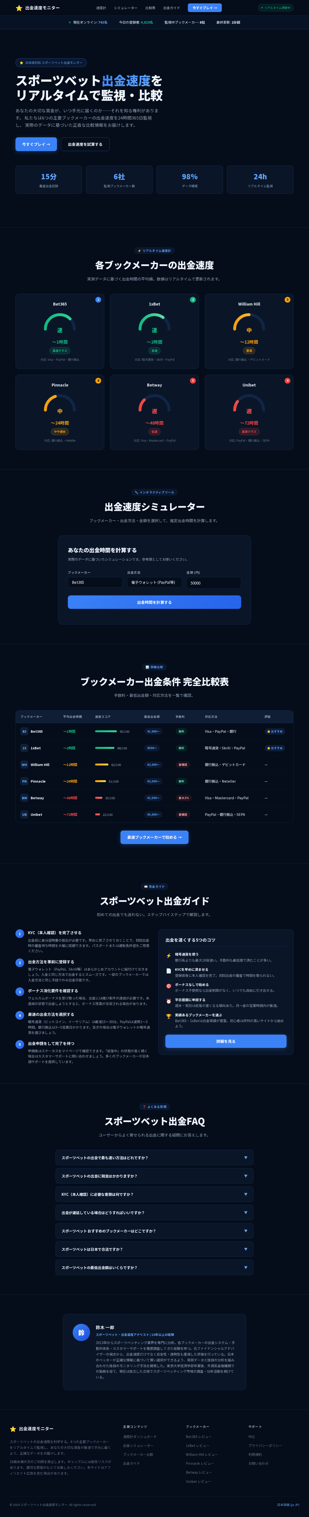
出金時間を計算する (154, 602)
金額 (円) (193, 572)
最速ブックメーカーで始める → (154, 837)
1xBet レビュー (198, 1445)
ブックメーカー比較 (138, 1454)
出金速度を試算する (85, 144)
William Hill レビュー (202, 1454)
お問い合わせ (258, 1463)
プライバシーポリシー (265, 1445)
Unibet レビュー (198, 1481)
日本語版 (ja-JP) (288, 1504)
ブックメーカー (79, 572)
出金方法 (133, 572)
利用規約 (255, 1454)
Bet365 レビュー (199, 1436)
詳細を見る (226, 1041)
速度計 (101, 7)
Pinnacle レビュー (200, 1463)
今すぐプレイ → (205, 7)
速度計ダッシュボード (140, 1436)
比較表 (150, 7)
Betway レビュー (199, 1472)
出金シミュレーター (138, 1445)
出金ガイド (171, 7)
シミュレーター (126, 7)
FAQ (251, 1436)
